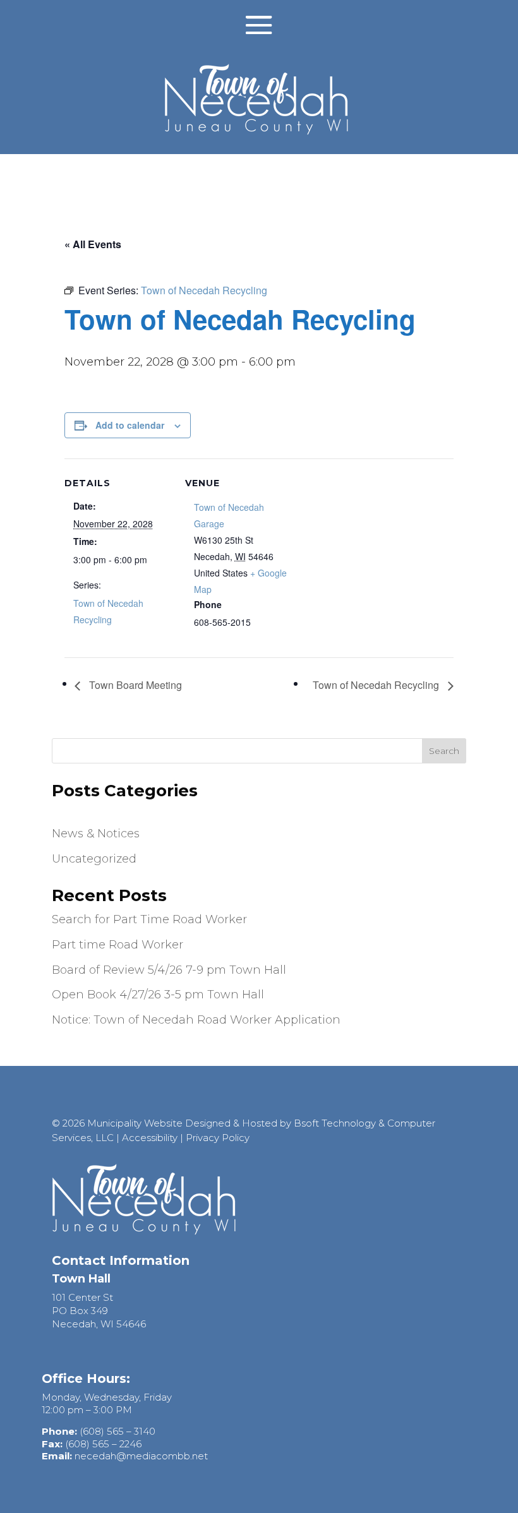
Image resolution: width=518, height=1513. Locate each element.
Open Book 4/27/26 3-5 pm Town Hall (158, 995)
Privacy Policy (218, 1138)
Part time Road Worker (117, 945)
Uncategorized (94, 859)
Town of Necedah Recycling (377, 685)
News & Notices (96, 833)
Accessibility (150, 1138)
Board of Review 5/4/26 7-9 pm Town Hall (169, 970)
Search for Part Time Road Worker (149, 919)
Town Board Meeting (134, 685)
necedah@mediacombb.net (141, 1456)
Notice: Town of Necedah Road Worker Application (196, 1020)
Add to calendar (129, 425)
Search (444, 750)
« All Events (92, 244)
